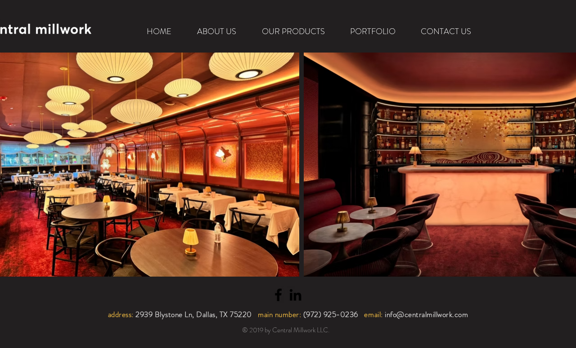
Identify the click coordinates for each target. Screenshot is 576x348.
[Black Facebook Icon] (278, 294)
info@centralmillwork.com (426, 314)
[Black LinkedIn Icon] (295, 294)
